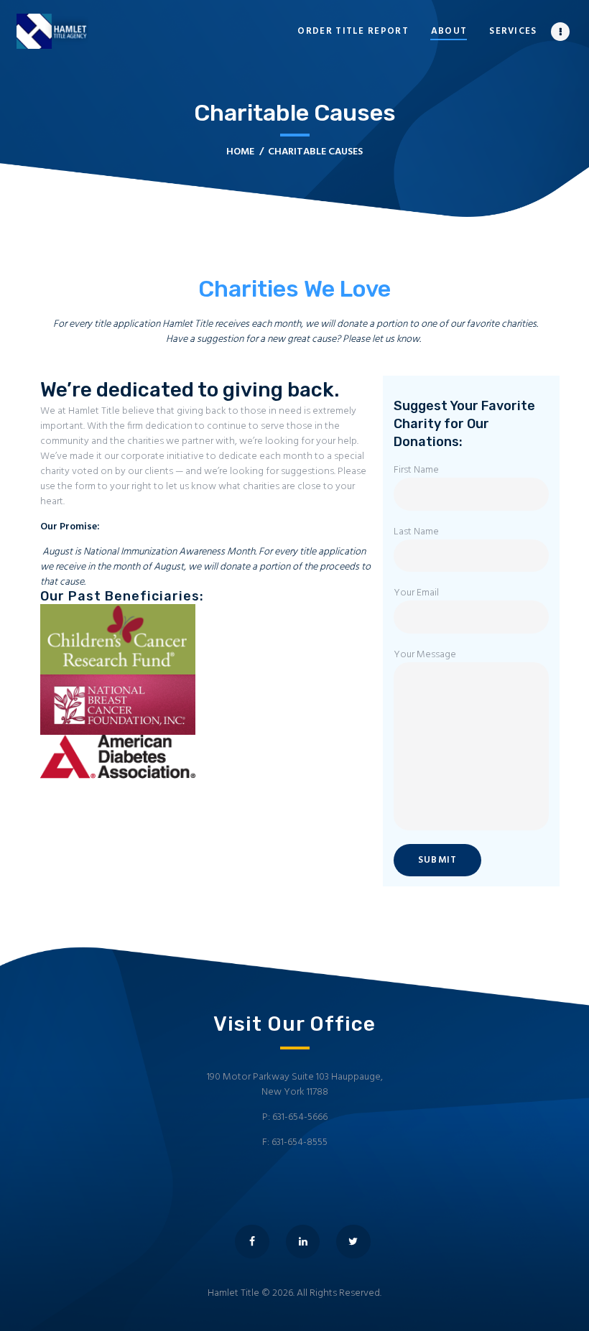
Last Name (416, 532)
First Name (416, 470)
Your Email (416, 593)
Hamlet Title (233, 1293)
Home (240, 152)
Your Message (425, 655)
